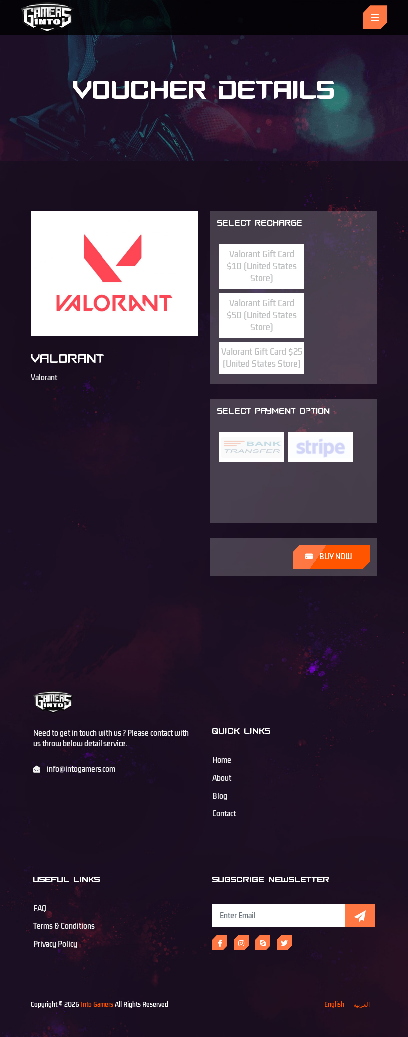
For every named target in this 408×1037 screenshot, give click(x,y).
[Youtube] (262, 942)
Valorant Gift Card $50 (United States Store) (262, 315)
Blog (219, 796)
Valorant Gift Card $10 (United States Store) (262, 266)
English (334, 1004)
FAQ (40, 908)
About (221, 778)
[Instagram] (241, 942)
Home (221, 760)
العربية (361, 1004)
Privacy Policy (55, 944)
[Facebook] (219, 942)
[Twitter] (284, 942)
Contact (224, 813)
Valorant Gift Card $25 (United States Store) (261, 358)
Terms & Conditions (64, 926)
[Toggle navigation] (375, 17)
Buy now (335, 556)
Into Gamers (97, 1004)
